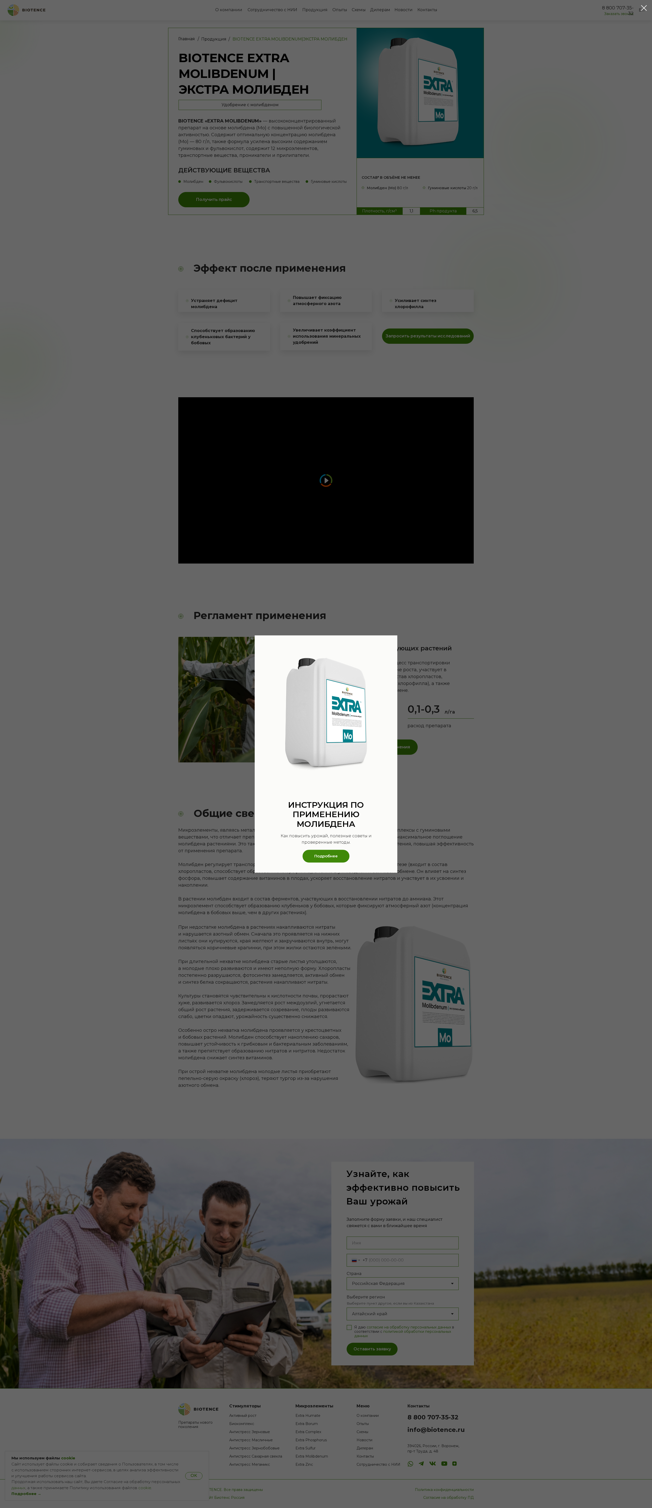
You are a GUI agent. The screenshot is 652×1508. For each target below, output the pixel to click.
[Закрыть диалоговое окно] (644, 8)
